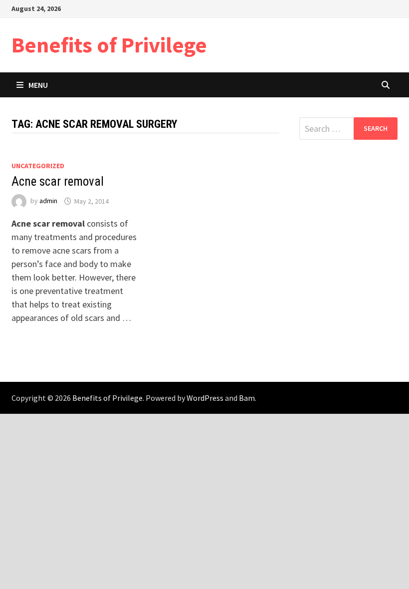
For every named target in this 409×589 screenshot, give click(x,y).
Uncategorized (37, 165)
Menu (38, 85)
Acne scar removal (57, 181)
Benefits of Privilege (109, 44)
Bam (247, 398)
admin (48, 201)
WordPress (205, 398)
